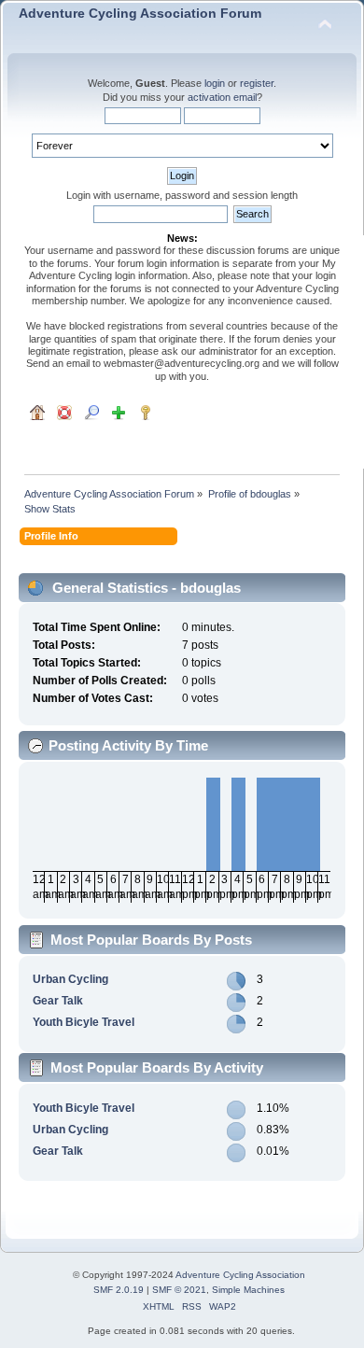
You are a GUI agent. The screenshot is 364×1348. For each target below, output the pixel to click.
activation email (222, 97)
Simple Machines (248, 1290)
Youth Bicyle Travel (83, 1022)
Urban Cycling (70, 979)
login (214, 83)
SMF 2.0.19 (118, 1290)
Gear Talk (58, 1000)
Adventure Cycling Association (240, 1275)
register (256, 83)
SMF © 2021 (179, 1290)
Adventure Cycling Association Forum (140, 14)
